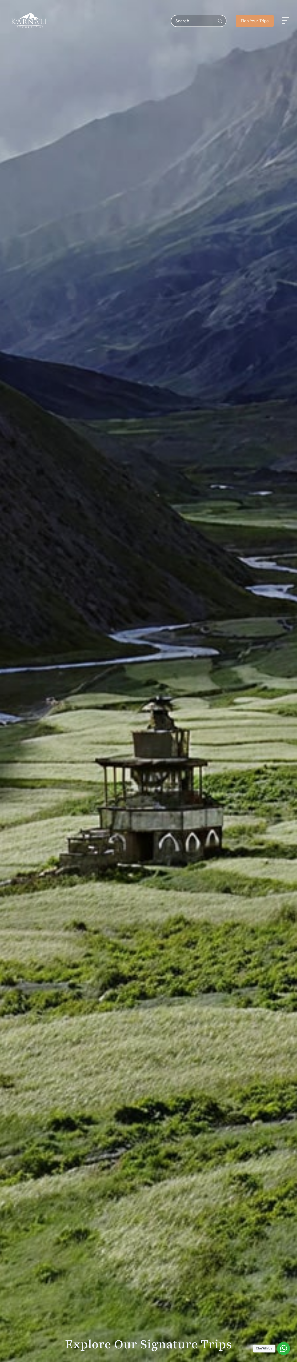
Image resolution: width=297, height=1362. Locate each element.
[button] (285, 21)
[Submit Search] (219, 21)
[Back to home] (29, 21)
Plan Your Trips (255, 21)
